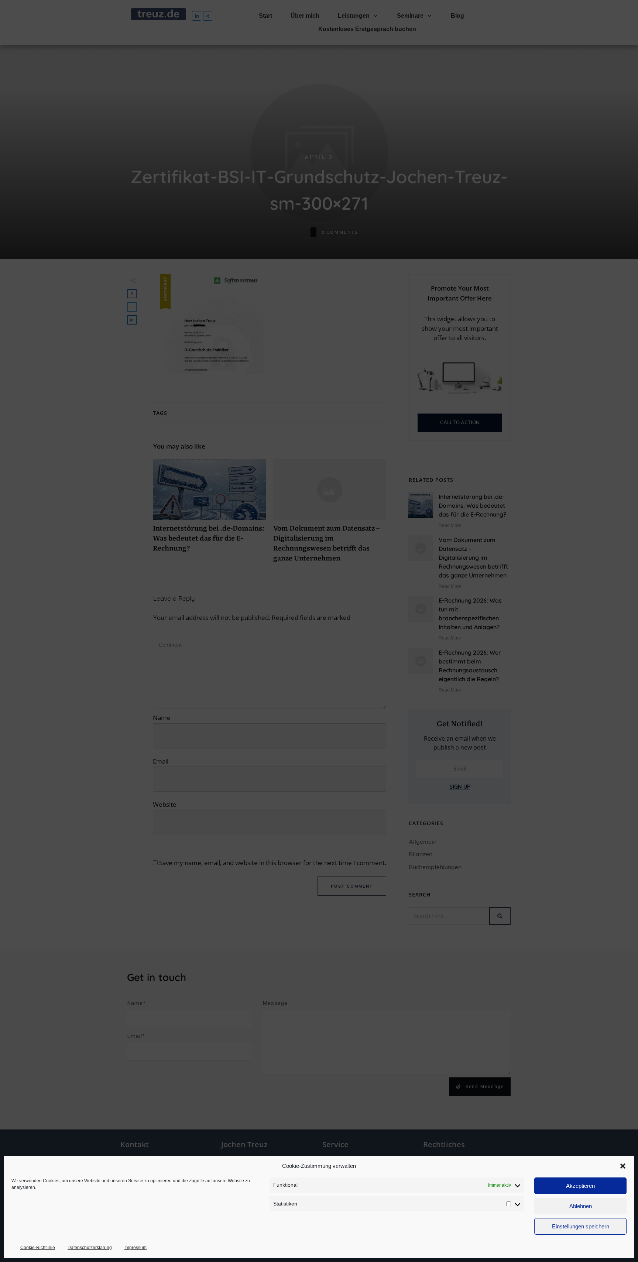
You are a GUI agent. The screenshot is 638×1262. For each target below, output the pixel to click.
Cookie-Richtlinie (37, 1247)
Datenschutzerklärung (90, 1247)
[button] (623, 1166)
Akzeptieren (580, 1186)
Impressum (135, 1247)
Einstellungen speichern (580, 1226)
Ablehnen (580, 1206)
